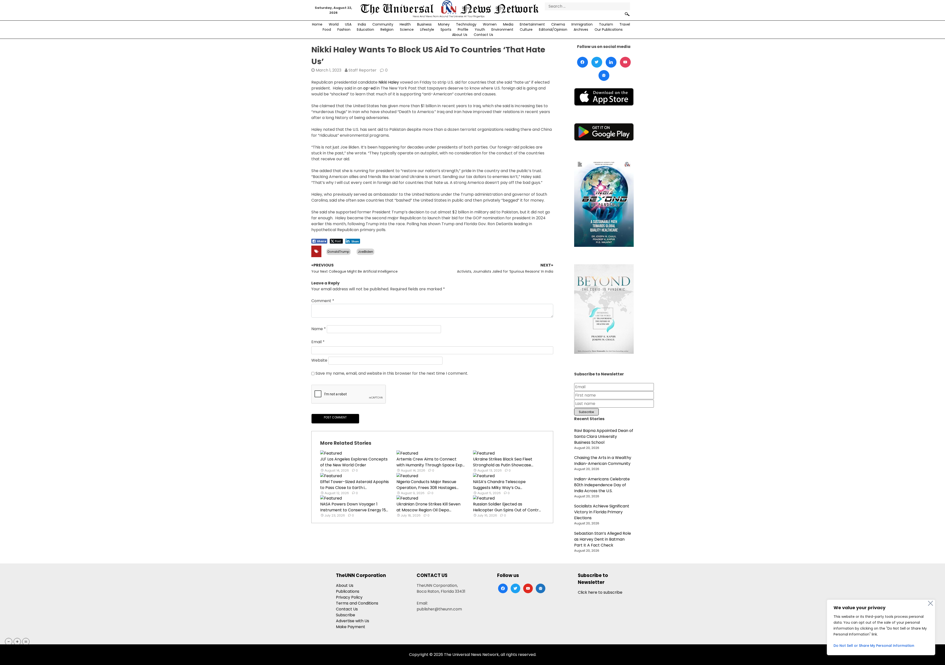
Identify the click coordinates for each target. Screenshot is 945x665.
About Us (459, 34)
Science (407, 29)
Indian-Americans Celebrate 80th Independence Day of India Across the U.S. (602, 485)
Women (490, 24)
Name (318, 329)
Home (317, 24)
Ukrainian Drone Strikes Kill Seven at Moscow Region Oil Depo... (428, 507)
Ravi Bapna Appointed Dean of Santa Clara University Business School (603, 436)
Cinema (558, 24)
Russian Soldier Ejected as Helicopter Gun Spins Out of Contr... (507, 507)
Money (444, 24)
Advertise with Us (352, 621)
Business (424, 24)
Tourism (606, 24)
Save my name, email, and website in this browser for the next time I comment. (391, 373)
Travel (624, 24)
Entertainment (532, 24)
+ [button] (17, 641)
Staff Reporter (362, 70)
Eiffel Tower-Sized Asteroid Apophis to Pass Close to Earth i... (354, 484)
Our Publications (609, 29)
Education (365, 29)
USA (348, 24)
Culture (526, 29)
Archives (581, 29)
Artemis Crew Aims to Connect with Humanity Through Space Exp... (430, 462)
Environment (502, 29)
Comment (322, 301)
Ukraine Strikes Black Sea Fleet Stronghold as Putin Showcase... (503, 462)
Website (319, 360)
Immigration (582, 24)
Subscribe (345, 615)
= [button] (26, 641)
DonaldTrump (338, 251)
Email (318, 342)
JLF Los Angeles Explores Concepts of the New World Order (354, 462)
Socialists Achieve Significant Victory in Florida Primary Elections (601, 512)
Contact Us (483, 34)
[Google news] (604, 75)
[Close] (930, 603)
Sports (446, 29)
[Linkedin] (611, 62)
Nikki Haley (389, 82)
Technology (466, 24)
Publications (347, 591)
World (334, 24)
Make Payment (350, 627)
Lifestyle (427, 29)
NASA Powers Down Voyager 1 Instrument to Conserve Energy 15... (354, 507)
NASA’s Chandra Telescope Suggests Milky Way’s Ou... (499, 484)
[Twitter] (597, 62)
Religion (387, 29)
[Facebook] (582, 62)
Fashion (343, 29)
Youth (480, 29)
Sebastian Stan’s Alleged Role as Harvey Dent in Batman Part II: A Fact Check (602, 539)
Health (405, 24)
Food (327, 29)
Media (508, 24)
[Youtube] (625, 62)
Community (382, 24)
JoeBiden (365, 251)
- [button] (8, 641)
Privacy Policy (349, 597)
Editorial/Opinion (553, 29)
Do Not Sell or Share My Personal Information (874, 645)
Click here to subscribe (600, 592)
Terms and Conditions (357, 603)
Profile (463, 29)
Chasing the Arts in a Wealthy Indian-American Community (602, 460)
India (362, 24)
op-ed (369, 88)
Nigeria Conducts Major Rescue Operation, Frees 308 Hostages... (427, 484)
